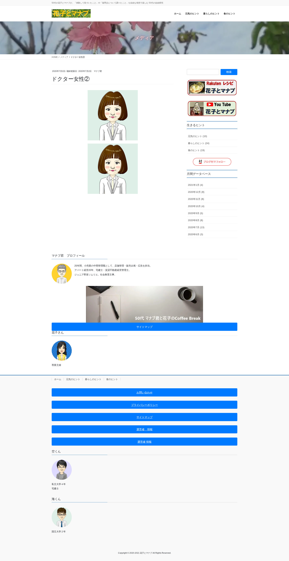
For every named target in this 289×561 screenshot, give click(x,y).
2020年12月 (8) (196, 192)
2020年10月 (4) (196, 206)
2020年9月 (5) (195, 213)
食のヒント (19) (196, 150)
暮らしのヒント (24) (198, 143)
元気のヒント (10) (197, 136)
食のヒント (112, 379)
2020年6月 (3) (195, 234)
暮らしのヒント (93, 379)
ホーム (57, 379)
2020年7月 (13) (196, 227)
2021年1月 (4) (195, 185)
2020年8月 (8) (195, 220)
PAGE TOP (279, 541)
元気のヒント (73, 379)
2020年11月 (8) (196, 199)
